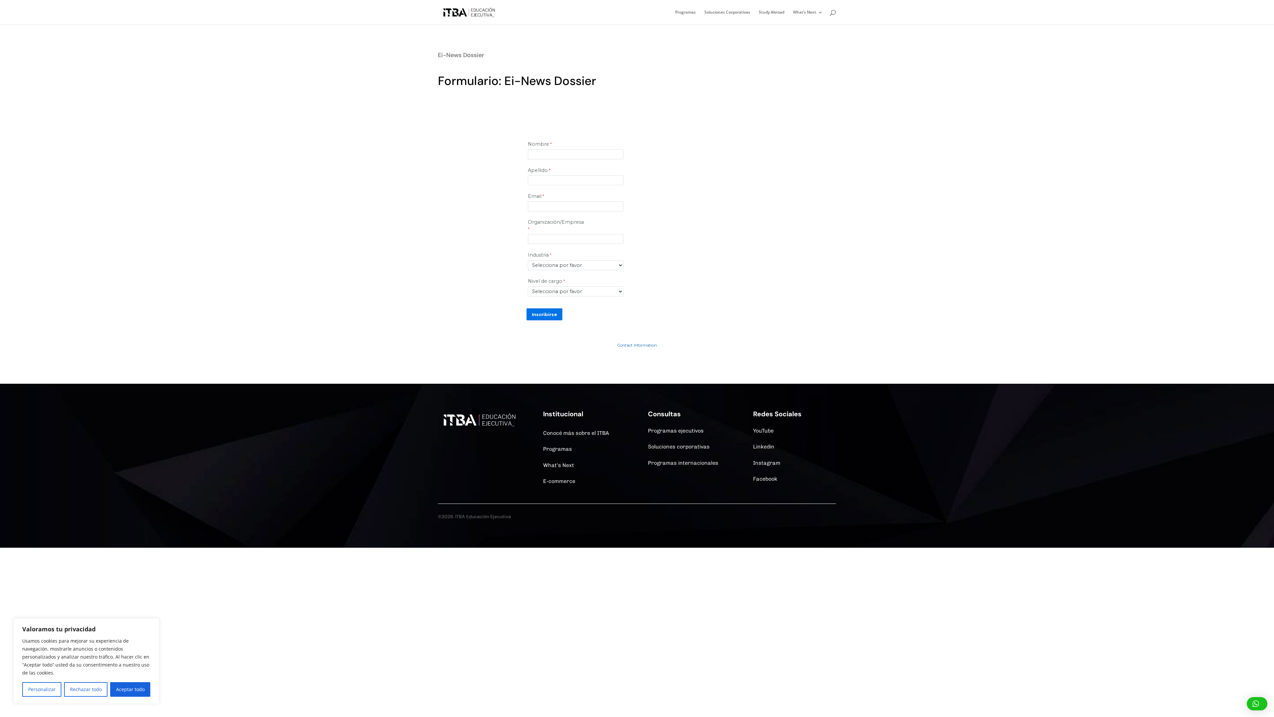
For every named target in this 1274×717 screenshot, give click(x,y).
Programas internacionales (683, 463)
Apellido (538, 170)
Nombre (538, 144)
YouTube (763, 431)
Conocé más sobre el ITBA (576, 433)
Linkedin (763, 446)
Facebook (765, 479)
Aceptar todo (130, 689)
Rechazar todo (86, 689)
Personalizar (42, 689)
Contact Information (637, 345)
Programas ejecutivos (676, 431)
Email (534, 196)
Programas (685, 12)
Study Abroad (771, 12)
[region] (86, 661)
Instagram (766, 463)
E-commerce (559, 481)
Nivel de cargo (545, 281)
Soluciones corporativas (679, 446)
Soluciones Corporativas (727, 12)
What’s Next (804, 12)
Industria (538, 255)
